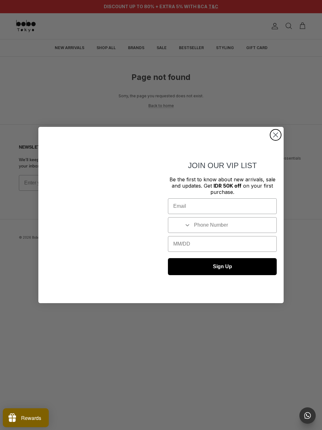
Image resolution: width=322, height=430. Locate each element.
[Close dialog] (275, 134)
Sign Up (222, 266)
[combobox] (179, 225)
